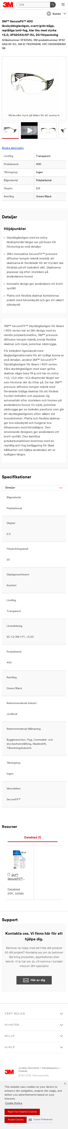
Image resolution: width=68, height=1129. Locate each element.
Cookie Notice (13, 1103)
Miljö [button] (10, 1036)
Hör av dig (38, 980)
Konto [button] (57, 14)
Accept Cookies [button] (15, 1120)
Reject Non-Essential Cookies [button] (22, 1112)
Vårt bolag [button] (15, 1013)
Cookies (23, 1071)
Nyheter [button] (12, 1025)
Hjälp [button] (10, 1047)
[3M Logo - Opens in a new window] (8, 5)
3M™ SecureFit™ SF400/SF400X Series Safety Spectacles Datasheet (18, 877)
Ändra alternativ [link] (13, 148)
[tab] (33, 838)
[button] (40, 1120)
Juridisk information (29, 1068)
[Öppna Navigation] (63, 4)
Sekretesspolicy (50, 1068)
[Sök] (53, 5)
